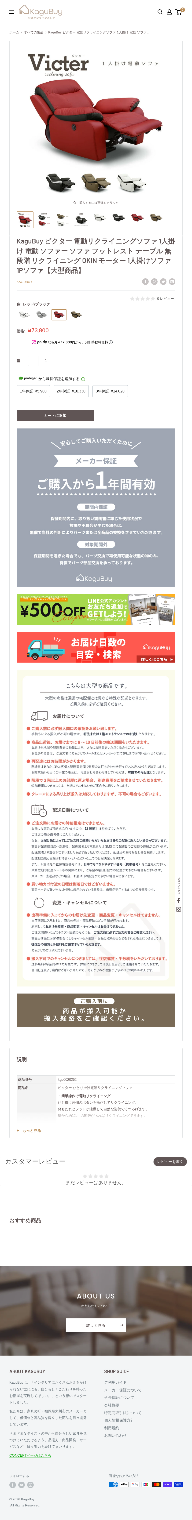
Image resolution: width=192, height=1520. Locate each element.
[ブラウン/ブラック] (76, 314)
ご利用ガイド (115, 1382)
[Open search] (160, 12)
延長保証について (119, 1398)
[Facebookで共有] (145, 281)
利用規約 (111, 1428)
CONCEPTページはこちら (30, 1455)
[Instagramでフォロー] (30, 1485)
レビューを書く (170, 1162)
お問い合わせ (115, 1435)
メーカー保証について (123, 1390)
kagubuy (24, 282)
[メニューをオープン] (11, 12)
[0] (179, 12)
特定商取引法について (123, 1413)
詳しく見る (96, 1325)
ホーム (14, 32)
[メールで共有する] (172, 281)
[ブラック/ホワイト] (41, 314)
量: (19, 361)
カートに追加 (55, 415)
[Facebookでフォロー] (12, 1485)
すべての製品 (34, 32)
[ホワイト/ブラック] (24, 314)
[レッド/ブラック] (59, 314)
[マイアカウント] (169, 12)
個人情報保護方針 (119, 1420)
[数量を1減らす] (33, 361)
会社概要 (111, 1405)
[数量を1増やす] (58, 361)
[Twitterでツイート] (163, 281)
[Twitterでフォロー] (21, 1485)
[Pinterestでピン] (154, 281)
